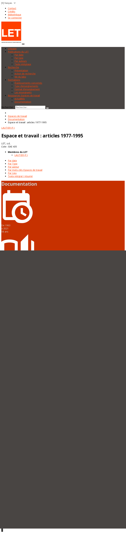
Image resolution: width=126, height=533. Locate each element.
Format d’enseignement (27, 89)
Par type (18, 57)
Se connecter (15, 17)
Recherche (13, 67)
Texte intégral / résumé (20, 176)
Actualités (19, 98)
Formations (14, 79)
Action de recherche (25, 73)
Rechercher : (7, 107)
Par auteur (13, 166)
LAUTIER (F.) (21, 155)
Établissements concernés (28, 83)
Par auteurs (20, 61)
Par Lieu (12, 173)
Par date (18, 54)
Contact (12, 8)
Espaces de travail (17, 116)
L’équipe (12, 48)
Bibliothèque (14, 14)
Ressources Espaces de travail (24, 95)
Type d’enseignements (26, 86)
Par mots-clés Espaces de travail (25, 170)
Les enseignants (23, 92)
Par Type (12, 163)
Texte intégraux (22, 64)
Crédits (11, 11)
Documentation (22, 101)
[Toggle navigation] (23, 43)
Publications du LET (18, 51)
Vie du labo (20, 76)
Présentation (21, 70)
